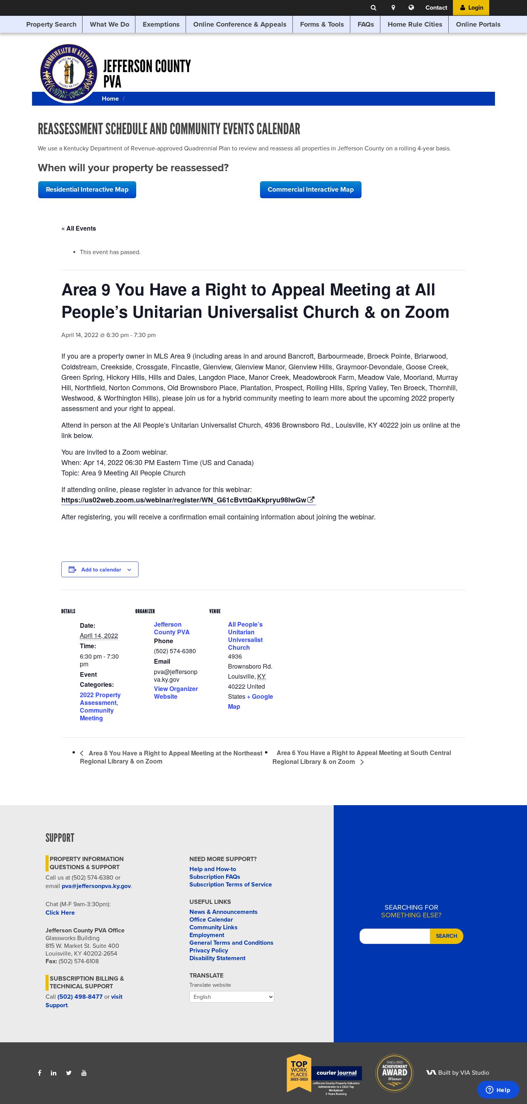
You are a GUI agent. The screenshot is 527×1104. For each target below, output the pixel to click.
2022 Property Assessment (100, 698)
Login (475, 8)
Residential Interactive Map (87, 189)
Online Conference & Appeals (240, 24)
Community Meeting (97, 714)
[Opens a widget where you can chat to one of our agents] (498, 1090)
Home (110, 99)
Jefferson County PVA (172, 628)
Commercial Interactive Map (311, 189)
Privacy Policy (208, 950)
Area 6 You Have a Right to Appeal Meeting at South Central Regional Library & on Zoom (361, 757)
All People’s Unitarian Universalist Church (245, 636)
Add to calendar (101, 569)
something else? (411, 911)
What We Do (109, 24)
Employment (206, 935)
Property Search (51, 24)
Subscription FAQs (214, 877)
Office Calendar (211, 920)
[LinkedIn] (53, 1073)
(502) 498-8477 (80, 997)
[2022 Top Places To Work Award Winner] (319, 1073)
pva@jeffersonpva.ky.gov (96, 886)
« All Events (78, 228)
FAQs (366, 24)
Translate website (210, 985)
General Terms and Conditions (231, 943)
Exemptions (161, 24)
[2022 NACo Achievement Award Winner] (389, 1073)
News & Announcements (223, 912)
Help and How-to (212, 869)
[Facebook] (39, 1073)
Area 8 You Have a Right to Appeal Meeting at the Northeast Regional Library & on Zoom (171, 757)
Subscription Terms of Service (230, 884)
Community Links (213, 927)
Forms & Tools (322, 24)
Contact (436, 8)
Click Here (60, 913)
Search (446, 936)
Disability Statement (217, 958)
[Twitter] (69, 1073)
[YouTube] (84, 1073)
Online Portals (478, 24)
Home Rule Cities (415, 24)
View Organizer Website (176, 692)
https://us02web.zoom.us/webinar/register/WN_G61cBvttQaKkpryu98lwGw (183, 500)
